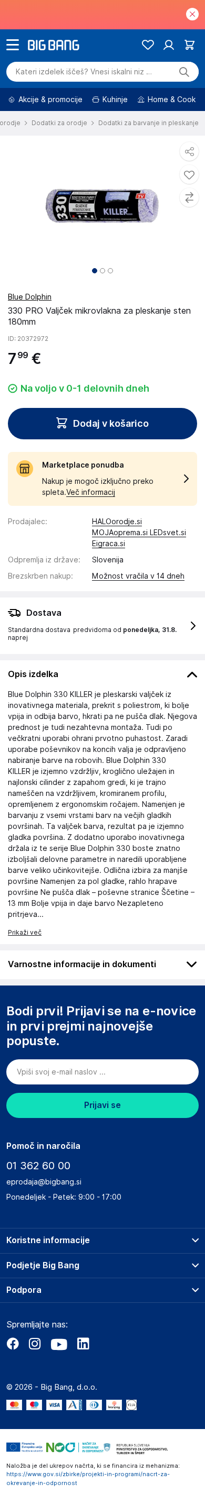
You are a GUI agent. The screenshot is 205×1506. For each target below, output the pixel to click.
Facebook (12, 1343)
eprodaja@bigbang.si (43, 1182)
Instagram (34, 1343)
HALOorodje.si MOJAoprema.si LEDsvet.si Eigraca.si (139, 532)
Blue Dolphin (30, 297)
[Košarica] (189, 45)
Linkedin (83, 1343)
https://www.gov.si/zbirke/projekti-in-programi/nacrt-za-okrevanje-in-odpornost (88, 1478)
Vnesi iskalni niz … (84, 72)
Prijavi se (102, 1105)
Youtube (58, 1343)
